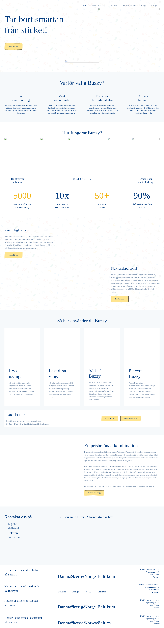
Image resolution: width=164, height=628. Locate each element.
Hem (84, 5)
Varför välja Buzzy (98, 5)
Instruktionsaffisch (130, 419)
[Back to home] (15, 5)
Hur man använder (129, 5)
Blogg (143, 5)
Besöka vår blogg (94, 493)
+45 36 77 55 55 (14, 537)
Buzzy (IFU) (109, 419)
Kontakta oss (13, 46)
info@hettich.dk (13, 528)
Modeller (114, 5)
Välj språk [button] (154, 5)
